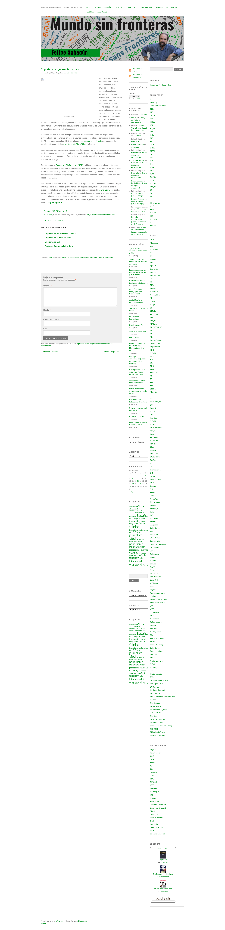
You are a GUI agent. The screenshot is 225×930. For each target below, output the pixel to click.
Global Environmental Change (161, 726)
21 (141, 484)
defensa (131, 513)
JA (151, 279)
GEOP (152, 200)
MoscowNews (155, 295)
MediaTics (154, 441)
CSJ (151, 769)
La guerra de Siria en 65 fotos (58, 238)
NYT (152, 253)
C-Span (153, 700)
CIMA (152, 447)
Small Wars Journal (157, 603)
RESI (152, 616)
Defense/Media (155, 622)
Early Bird (154, 580)
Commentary (155, 343)
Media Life (154, 561)
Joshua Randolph (137, 160)
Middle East (133, 541)
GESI (152, 671)
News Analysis (155, 402)
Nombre (47, 310)
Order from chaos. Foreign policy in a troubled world (136, 291)
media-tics (154, 596)
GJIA (152, 776)
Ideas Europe (155, 203)
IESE (152, 785)
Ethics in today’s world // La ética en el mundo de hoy (138, 391)
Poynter (153, 590)
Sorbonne (153, 772)
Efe (151, 363)
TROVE (153, 557)
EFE (152, 317)
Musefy (134, 118)
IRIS (152, 161)
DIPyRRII (153, 788)
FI (151, 282)
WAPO (152, 246)
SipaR (152, 811)
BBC (152, 263)
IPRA (152, 167)
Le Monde (154, 250)
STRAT (153, 148)
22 (143, 484)
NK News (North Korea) (159, 680)
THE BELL (154, 729)
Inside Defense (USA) (158, 710)
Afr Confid (154, 314)
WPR (152, 609)
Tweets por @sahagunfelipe (160, 85)
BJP (151, 360)
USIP (152, 206)
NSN (152, 180)
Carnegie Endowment (158, 106)
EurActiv (153, 408)
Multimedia (171, 8)
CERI (152, 154)
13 (138, 481)
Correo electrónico (51, 319)
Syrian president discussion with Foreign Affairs (138, 251)
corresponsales (73, 257)
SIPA (152, 759)
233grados (154, 525)
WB (151, 531)
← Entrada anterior (49, 352)
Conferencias (145, 8)
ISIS (134, 532)
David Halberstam (164, 876)
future (142, 524)
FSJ (151, 635)
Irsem (152, 164)
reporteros (94, 257)
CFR (152, 109)
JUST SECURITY (157, 713)
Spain (138, 555)
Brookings (154, 102)
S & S (152, 411)
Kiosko (152, 658)
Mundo (98, 8)
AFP (152, 382)
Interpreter (154, 535)
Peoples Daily (155, 275)
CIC (151, 112)
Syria (143, 555)
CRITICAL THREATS (158, 719)
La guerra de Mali (52, 242)
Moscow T (154, 292)
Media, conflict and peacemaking (138, 120)
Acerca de (102, 12)
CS (151, 395)
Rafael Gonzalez (137, 145)
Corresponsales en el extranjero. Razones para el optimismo (137, 372)
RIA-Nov (153, 444)
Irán (130, 532)
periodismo (136, 543)
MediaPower (154, 619)
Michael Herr (164, 862)
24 (130, 486)
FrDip (152, 135)
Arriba (43, 924)
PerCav (153, 460)
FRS (152, 158)
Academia (154, 824)
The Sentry (154, 716)
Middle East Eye (156, 661)
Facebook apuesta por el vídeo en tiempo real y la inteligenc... (137, 272)
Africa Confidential (157, 638)
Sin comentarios (72, 73)
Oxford (152, 301)
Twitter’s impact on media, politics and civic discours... (138, 261)
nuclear (139, 541)
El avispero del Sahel (137, 325)
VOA (152, 369)
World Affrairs (155, 538)
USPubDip (154, 219)
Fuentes (136, 524)
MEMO (152, 664)
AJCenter (153, 798)
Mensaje (47, 286)
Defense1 (153, 505)
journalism (135, 535)
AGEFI (152, 642)
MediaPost (154, 499)
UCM (152, 756)
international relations (137, 530)
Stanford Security (156, 827)
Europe (142, 519)
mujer (87, 257)
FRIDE (152, 122)
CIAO (152, 779)
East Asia (153, 226)
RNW (152, 285)
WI (151, 196)
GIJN (152, 473)
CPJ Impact (154, 548)
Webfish (138, 99)
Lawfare (153, 625)
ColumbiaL (154, 814)
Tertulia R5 (154, 518)
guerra (82, 257)
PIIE (152, 132)
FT (151, 256)
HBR (152, 350)
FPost (152, 492)
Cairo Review (155, 528)
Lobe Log (153, 667)
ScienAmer (154, 373)
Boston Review (155, 340)
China (140, 506)
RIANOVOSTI (155, 480)
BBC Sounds (155, 693)
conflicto (64, 257)
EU (130, 519)
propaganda (134, 550)
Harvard (153, 763)
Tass (152, 586)
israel (138, 532)
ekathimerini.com (156, 723)
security (133, 552)
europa (152, 305)
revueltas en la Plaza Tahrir (74, 144)
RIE (151, 138)
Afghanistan (133, 506)
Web (45, 329)
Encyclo (153, 187)
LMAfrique (154, 573)
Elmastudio (82, 921)
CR (151, 415)
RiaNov (153, 288)
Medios (131, 8)
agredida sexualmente (92, 141)
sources (132, 555)
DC (151, 405)
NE (151, 334)
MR (151, 489)
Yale (151, 766)
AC (151, 193)
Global (134, 527)
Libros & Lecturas (163, 848)
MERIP (153, 424)
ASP (152, 99)
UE (141, 558)
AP (151, 376)
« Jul (131, 492)
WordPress (60, 921)
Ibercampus (154, 792)
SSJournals (154, 612)
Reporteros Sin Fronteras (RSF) (69, 165)
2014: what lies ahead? (138, 331)
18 (133, 484)
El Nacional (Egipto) (157, 732)
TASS (152, 677)
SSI (151, 190)
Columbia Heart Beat (158, 544)
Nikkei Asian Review (157, 593)
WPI (151, 606)
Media (133, 538)
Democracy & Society (158, 599)
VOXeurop (154, 629)
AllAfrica (153, 324)
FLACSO (153, 782)
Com (152, 434)
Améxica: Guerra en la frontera (59, 246)
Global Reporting (156, 645)
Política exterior (137, 547)
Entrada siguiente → (113, 352)
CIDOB (152, 115)
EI (151, 330)
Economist (154, 269)
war (131, 564)
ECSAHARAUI (155, 706)
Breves (159, 8)
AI (151, 141)
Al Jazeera (154, 243)
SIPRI (152, 151)
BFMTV (153, 389)
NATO (152, 476)
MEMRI (153, 213)
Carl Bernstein (164, 891)
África (145, 565)
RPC (152, 366)
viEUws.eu (154, 583)
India (152, 512)
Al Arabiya (154, 509)
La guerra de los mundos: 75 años (60, 234)
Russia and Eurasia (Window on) (162, 697)
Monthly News (155, 632)
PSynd (152, 128)
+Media (153, 450)
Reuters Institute (156, 651)
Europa (135, 519)
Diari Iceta (154, 454)
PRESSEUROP (156, 327)
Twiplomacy (154, 554)
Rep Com (153, 418)
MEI (151, 222)
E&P (152, 356)
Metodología (134, 337)
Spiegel (153, 266)
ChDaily (153, 311)
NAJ (151, 399)
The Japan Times (156, 684)
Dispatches (163, 860)
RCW (152, 483)
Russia (144, 549)
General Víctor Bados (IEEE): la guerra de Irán (139, 128)
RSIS (152, 831)
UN (140, 561)
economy (132, 516)
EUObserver (154, 687)
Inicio (88, 8)
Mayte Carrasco (106, 190)
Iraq (146, 530)
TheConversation (156, 674)
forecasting (134, 521)
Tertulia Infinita (155, 577)
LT (151, 308)
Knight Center (155, 753)
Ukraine (133, 561)
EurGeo (153, 564)
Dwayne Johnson (137, 199)
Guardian (153, 259)
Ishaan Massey (137, 181)
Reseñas (90, 12)
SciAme (153, 486)
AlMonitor (153, 392)
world (138, 564)
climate (131, 509)
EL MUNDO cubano (136, 416)
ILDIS (152, 174)
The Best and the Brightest (163, 874)
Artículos (120, 8)
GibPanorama (155, 470)
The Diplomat (155, 502)
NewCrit (153, 567)
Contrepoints (155, 541)
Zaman (152, 551)
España (107, 8)
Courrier (153, 272)
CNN (152, 240)
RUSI (152, 209)
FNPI (152, 795)
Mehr (152, 570)
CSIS (152, 145)
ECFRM (153, 177)
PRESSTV (154, 437)
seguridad (142, 553)
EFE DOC (154, 654)
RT (151, 379)
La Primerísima (156, 428)
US (143, 561)
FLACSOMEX (155, 801)
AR (151, 298)
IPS (151, 463)
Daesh (143, 511)
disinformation (140, 513)
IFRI (151, 125)
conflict (137, 509)
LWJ (151, 515)
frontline (153, 183)
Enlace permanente (106, 257)
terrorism (134, 558)
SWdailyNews (155, 457)
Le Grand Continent (157, 690)
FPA (151, 119)
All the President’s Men (163, 889)
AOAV (152, 431)
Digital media (155, 347)
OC (151, 467)
